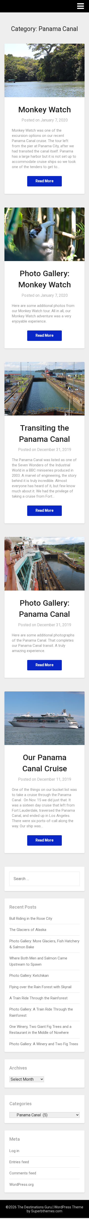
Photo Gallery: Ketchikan (29, 975)
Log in (14, 1151)
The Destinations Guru (31, 6)
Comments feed (22, 1173)
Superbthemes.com (46, 1211)
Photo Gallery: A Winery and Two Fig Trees (43, 1044)
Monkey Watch (44, 109)
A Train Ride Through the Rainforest (38, 998)
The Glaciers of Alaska (27, 929)
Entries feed (19, 1162)
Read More (44, 181)
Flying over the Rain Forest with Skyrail (40, 987)
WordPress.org (21, 1184)
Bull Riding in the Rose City (30, 918)
